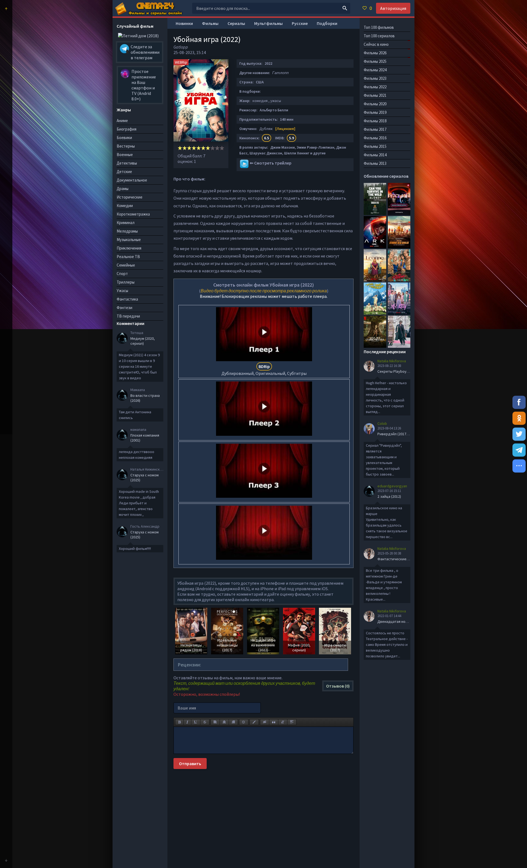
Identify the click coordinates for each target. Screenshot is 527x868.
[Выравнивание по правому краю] (233, 722)
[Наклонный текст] (187, 722)
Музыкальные (129, 239)
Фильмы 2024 (375, 69)
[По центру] (224, 722)
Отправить (190, 763)
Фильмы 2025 (375, 61)
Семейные (126, 265)
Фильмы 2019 (375, 112)
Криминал (125, 222)
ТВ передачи (128, 316)
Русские (300, 23)
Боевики (124, 137)
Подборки (327, 23)
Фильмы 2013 (375, 163)
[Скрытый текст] (264, 722)
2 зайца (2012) (389, 496)
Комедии (125, 205)
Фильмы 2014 (375, 154)
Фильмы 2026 (375, 52)
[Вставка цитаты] (273, 722)
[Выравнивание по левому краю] (215, 722)
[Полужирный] (179, 722)
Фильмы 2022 (375, 86)
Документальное (132, 180)
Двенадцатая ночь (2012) (398, 621)
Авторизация (393, 8)
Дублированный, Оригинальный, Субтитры (264, 370)
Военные (125, 154)
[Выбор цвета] (254, 722)
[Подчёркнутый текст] (195, 722)
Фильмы (210, 23)
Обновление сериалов (386, 176)
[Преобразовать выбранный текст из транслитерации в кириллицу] (282, 722)
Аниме (122, 120)
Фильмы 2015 (375, 146)
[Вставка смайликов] (243, 722)
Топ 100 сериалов (379, 35)
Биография (126, 129)
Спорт (122, 273)
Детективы (127, 163)
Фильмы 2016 (375, 137)
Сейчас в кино (376, 44)
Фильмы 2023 (375, 78)
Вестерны (126, 146)
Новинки (184, 23)
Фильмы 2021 (375, 95)
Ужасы (122, 290)
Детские (124, 171)
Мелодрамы (127, 231)
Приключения (129, 248)
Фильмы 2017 (375, 129)
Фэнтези (124, 307)
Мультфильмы (268, 23)
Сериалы (236, 23)
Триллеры (125, 282)
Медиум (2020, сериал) (142, 341)
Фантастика (127, 299)
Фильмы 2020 (375, 103)
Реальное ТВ (128, 256)
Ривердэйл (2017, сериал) (399, 433)
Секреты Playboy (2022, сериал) (404, 371)
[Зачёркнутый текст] (204, 722)
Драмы (122, 188)
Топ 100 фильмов (379, 27)
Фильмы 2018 (375, 120)
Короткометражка (133, 214)
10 (222, 148)
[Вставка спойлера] (291, 722)
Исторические (129, 197)
